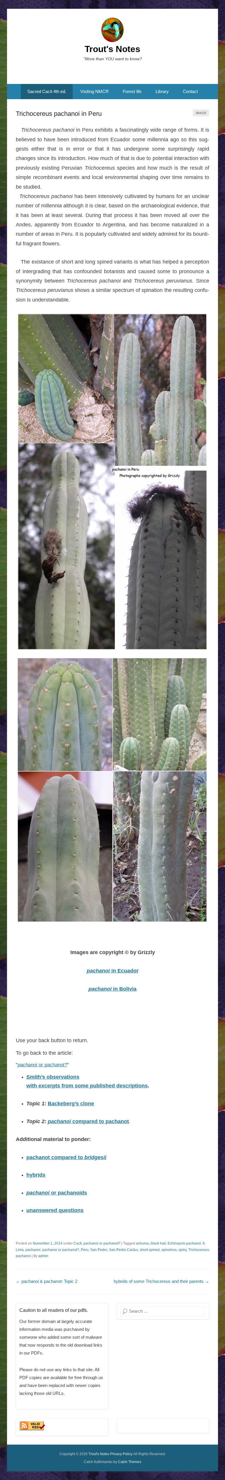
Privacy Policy (121, 1454)
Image (201, 113)
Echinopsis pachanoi (184, 1243)
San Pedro (98, 1250)
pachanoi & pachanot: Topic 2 (46, 1281)
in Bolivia (112, 989)
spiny (182, 1250)
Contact (190, 91)
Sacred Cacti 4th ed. (46, 91)
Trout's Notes (112, 49)
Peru (84, 1250)
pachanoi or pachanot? (101, 1243)
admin (43, 1256)
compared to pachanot (100, 1121)
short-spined (150, 1250)
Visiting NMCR (94, 91)
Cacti (78, 1243)
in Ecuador (113, 971)
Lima (20, 1250)
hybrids (35, 1175)
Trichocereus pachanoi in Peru (59, 113)
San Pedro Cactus (123, 1250)
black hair (158, 1243)
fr (203, 1243)
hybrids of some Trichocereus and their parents (161, 1281)
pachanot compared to (66, 1157)
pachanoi (60, 1121)
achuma (142, 1243)
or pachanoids (56, 1193)
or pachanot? (42, 1065)
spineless (169, 1250)
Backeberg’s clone (71, 1103)
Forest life (132, 91)
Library (162, 91)
